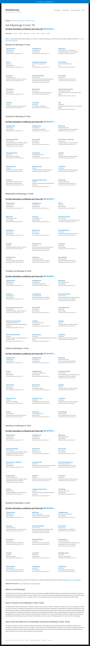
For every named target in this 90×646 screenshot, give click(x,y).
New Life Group (62, 75)
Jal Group (8, 411)
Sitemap (27, 640)
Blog (83, 10)
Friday (37, 33)
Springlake (64, 580)
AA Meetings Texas (29, 20)
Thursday (33, 33)
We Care (8, 62)
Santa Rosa (9, 180)
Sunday (48, 33)
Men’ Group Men (62, 62)
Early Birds (9, 102)
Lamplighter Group (37, 371)
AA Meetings (56, 10)
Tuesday (20, 33)
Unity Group (9, 75)
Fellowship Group (10, 48)
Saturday (43, 33)
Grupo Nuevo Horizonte (38, 75)
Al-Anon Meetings (75, 10)
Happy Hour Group (11, 166)
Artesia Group (61, 180)
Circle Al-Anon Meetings (34, 583)
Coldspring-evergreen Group (39, 180)
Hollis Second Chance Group (65, 89)
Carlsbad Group (36, 566)
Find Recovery (12, 10)
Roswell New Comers (63, 552)
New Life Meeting (62, 257)
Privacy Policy (15, 640)
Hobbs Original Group (11, 152)
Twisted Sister (61, 48)
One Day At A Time (10, 257)
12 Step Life (43, 640)
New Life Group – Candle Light (66, 139)
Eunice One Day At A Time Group (14, 307)
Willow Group (61, 125)
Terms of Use (21, 640)
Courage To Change (37, 398)
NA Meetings (65, 10)
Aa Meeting (35, 321)
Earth (71, 580)
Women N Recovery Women (13, 334)
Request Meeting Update (35, 640)
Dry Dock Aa (9, 294)
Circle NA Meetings (23, 583)
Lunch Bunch (35, 102)
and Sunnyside (77, 580)
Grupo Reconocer (36, 243)
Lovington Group (36, 294)
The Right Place (36, 152)
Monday (15, 33)
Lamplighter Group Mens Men (39, 62)
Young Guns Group (37, 462)
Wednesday (26, 33)
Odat (59, 102)
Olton (68, 580)
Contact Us (49, 640)
